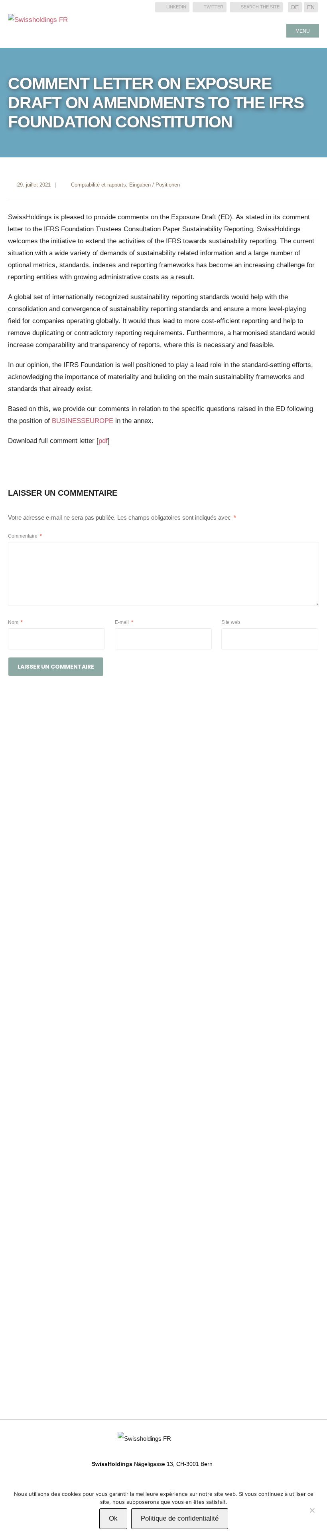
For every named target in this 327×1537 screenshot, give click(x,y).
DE (295, 7)
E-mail (124, 622)
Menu (302, 31)
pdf (103, 441)
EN (311, 7)
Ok (113, 1518)
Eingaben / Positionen (154, 185)
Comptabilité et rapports (98, 185)
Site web (230, 622)
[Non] (312, 1512)
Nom (15, 622)
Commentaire (25, 536)
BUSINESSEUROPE (82, 421)
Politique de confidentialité (180, 1518)
